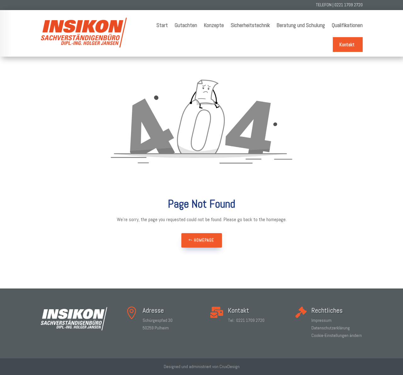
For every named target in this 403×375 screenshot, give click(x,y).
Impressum (321, 320)
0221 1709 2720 (348, 5)
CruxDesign (229, 366)
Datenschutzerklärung (330, 328)
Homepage (204, 240)
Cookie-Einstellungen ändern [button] (336, 335)
